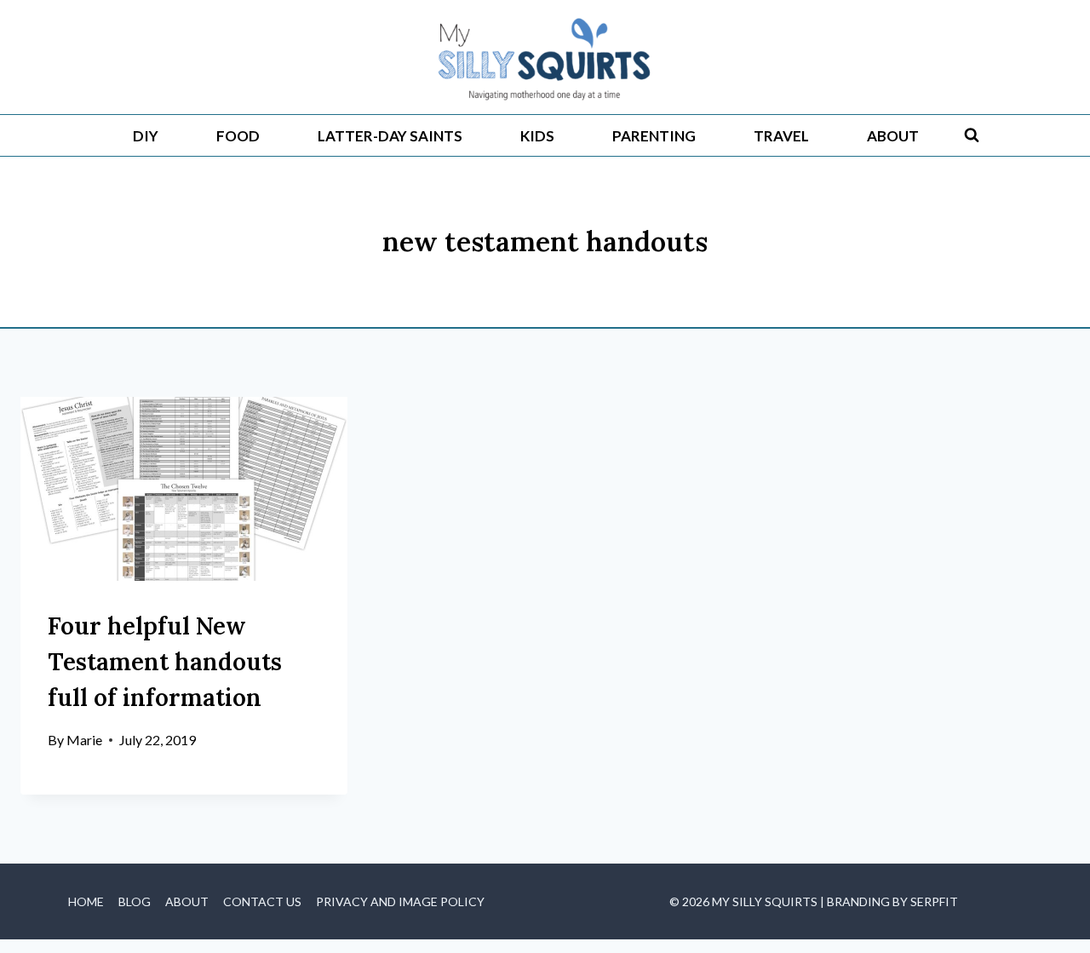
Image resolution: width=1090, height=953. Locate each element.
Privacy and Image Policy (400, 901)
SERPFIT (934, 901)
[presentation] (183, 489)
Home (86, 901)
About (893, 136)
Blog (134, 901)
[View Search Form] (971, 135)
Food (238, 136)
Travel (781, 136)
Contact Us (262, 901)
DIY (145, 136)
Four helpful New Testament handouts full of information (165, 662)
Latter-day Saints (390, 136)
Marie (84, 740)
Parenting (654, 136)
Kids (537, 136)
